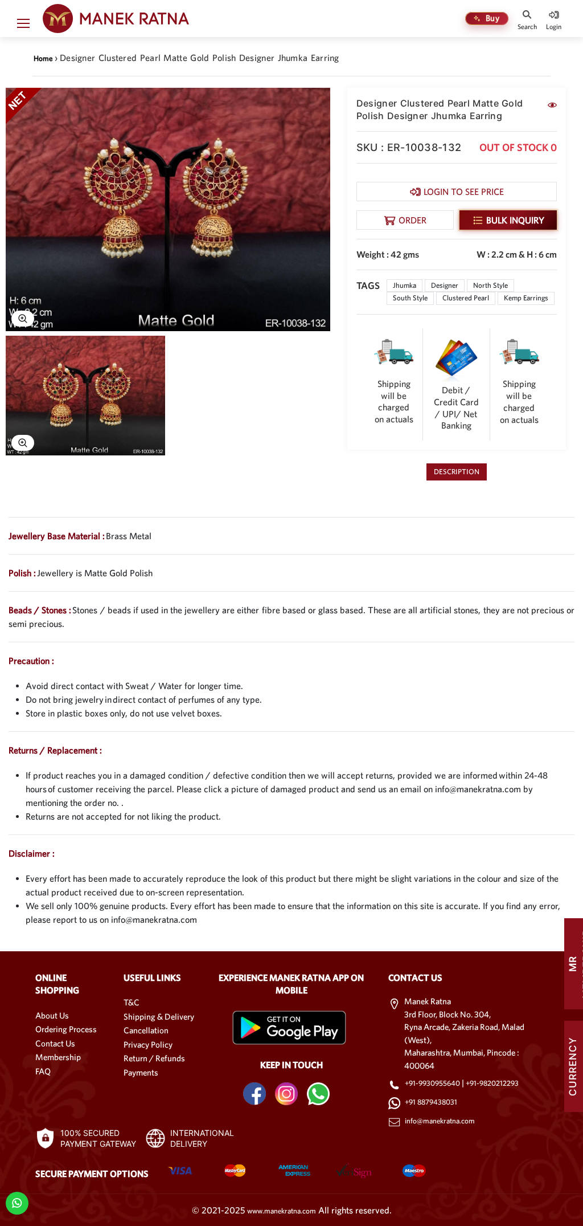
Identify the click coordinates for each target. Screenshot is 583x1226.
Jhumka (404, 285)
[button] (23, 25)
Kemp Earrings (526, 298)
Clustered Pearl (465, 298)
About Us (52, 1015)
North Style (490, 285)
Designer (444, 285)
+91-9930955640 (433, 1083)
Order (412, 220)
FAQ (43, 1071)
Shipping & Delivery (159, 1016)
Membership (58, 1057)
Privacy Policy (148, 1044)
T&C (131, 1002)
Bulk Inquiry (515, 220)
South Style (410, 298)
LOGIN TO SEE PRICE (464, 191)
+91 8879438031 (431, 1102)
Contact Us (55, 1043)
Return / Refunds (154, 1058)
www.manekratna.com (281, 1211)
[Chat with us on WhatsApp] (17, 1202)
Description (456, 471)
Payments (141, 1072)
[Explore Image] (22, 318)
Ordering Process (66, 1029)
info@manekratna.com (440, 1121)
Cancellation (146, 1030)
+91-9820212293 (492, 1083)
